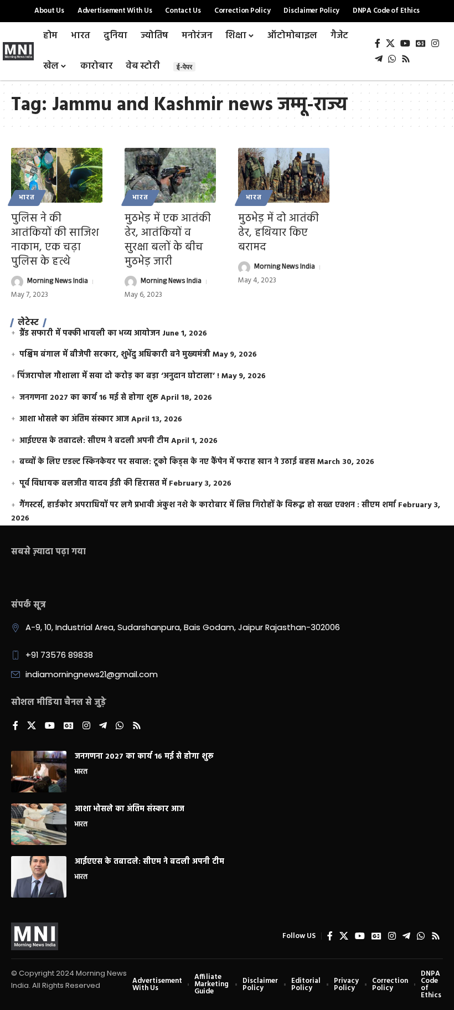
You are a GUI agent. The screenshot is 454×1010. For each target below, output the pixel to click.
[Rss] (406, 58)
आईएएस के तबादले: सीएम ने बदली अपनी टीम (94, 441)
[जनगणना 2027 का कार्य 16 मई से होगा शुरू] (38, 771)
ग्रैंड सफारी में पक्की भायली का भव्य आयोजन (89, 333)
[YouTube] (405, 43)
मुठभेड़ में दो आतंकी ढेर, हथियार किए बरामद (278, 233)
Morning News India (57, 282)
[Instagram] (435, 43)
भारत (27, 197)
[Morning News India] (34, 936)
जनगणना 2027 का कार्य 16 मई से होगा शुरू (88, 397)
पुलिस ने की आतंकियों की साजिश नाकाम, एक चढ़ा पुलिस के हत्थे (55, 240)
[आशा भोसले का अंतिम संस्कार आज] (38, 824)
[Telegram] (378, 58)
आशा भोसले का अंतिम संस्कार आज (74, 419)
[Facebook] (377, 43)
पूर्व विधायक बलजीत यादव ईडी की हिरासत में (93, 483)
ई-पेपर (184, 67)
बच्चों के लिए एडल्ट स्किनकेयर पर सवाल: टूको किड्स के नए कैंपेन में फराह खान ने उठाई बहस (167, 462)
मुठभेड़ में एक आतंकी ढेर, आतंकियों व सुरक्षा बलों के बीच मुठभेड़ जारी (168, 240)
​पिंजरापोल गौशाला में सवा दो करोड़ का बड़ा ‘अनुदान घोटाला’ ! (118, 376)
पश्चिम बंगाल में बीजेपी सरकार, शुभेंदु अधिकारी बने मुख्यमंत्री (114, 354)
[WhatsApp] (392, 58)
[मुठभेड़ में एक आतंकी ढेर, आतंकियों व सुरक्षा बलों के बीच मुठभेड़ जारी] (170, 175)
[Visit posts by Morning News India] (17, 282)
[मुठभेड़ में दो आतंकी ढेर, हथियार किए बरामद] (283, 175)
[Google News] (421, 43)
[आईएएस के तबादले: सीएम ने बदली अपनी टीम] (38, 877)
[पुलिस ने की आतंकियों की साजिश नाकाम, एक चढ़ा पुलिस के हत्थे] (56, 175)
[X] (390, 43)
